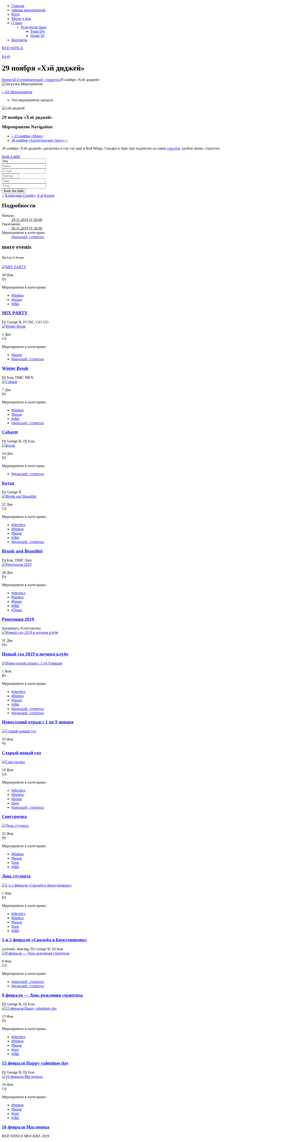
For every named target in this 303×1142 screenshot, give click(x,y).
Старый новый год (21, 752)
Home (6, 80)
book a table (11, 156)
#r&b (15, 304)
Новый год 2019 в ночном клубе (35, 653)
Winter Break (15, 368)
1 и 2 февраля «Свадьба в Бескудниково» (44, 939)
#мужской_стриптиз (27, 474)
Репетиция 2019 (18, 619)
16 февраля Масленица (25, 1126)
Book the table (14, 191)
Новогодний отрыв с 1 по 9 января (37, 721)
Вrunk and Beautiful (22, 551)
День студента (16, 876)
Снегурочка (14, 816)
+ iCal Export (44, 195)
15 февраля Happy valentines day (35, 1063)
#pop (15, 803)
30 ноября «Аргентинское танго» (39, 140)
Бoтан (8, 483)
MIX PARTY (15, 312)
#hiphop (17, 295)
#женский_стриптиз (43, 80)
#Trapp (16, 610)
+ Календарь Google (18, 195)
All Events (19, 80)
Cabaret (10, 431)
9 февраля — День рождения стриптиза (42, 995)
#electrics (18, 525)
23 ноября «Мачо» (27, 136)
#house (16, 300)
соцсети (173, 148)
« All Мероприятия (17, 92)
